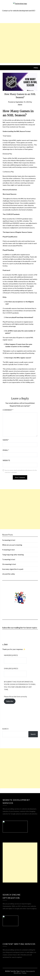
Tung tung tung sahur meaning (13, 555)
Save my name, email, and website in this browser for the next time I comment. (21, 471)
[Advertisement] (20, 43)
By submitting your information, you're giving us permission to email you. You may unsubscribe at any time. (20, 685)
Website (6, 460)
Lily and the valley (8, 574)
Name (6, 440)
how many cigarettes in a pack (12, 569)
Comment (8, 410)
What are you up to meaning (12, 545)
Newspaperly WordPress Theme (24, 972)
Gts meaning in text (9, 564)
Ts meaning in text (8, 559)
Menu (36, 68)
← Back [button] (5, 644)
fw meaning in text (8, 540)
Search (5, 729)
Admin (20, 105)
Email (6, 450)
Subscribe (9, 701)
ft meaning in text (8, 550)
